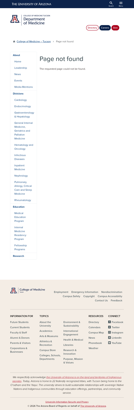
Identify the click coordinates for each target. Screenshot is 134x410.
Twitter (116, 327)
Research (18, 256)
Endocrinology (22, 106)
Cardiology (20, 100)
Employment (61, 292)
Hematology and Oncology (23, 147)
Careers (105, 27)
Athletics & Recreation (46, 343)
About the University (45, 324)
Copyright (89, 296)
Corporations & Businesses (18, 350)
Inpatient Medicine (19, 167)
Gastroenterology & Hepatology (24, 114)
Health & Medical (73, 339)
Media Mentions (23, 87)
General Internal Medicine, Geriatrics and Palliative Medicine (23, 130)
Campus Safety (71, 296)
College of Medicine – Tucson (34, 41)
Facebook (117, 322)
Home (17, 61)
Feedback (116, 300)
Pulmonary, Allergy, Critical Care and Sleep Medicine (23, 187)
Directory (92, 27)
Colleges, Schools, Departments (50, 357)
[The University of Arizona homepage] (31, 4)
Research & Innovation (69, 352)
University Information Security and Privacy (67, 402)
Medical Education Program (20, 217)
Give (115, 27)
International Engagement (70, 332)
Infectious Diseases (20, 157)
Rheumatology (22, 200)
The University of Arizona (93, 406)
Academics (46, 331)
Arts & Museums (49, 336)
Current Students (20, 327)
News (17, 74)
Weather (93, 348)
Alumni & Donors (19, 337)
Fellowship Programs (20, 247)
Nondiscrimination (111, 292)
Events (18, 80)
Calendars (94, 327)
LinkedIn (117, 337)
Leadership (20, 68)
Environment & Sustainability (71, 324)
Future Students (19, 322)
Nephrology (21, 175)
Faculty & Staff (18, 332)
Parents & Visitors (20, 343)
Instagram (117, 332)
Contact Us (101, 300)
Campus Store (48, 350)
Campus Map (96, 332)
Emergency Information (84, 292)
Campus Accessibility (110, 296)
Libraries (68, 345)
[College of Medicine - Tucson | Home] (27, 291)
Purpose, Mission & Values (73, 360)
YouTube (117, 343)
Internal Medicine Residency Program (20, 233)
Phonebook (95, 343)
